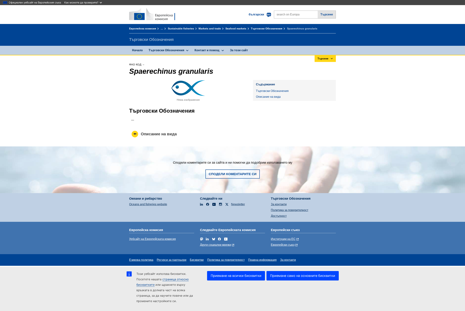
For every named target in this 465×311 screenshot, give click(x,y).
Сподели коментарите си (232, 174)
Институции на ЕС (283, 239)
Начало (137, 50)
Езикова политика (141, 259)
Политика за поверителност (289, 210)
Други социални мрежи (215, 244)
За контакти (279, 204)
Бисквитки (197, 259)
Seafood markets (235, 28)
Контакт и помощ (207, 50)
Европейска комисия (142, 28)
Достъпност (279, 215)
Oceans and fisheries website (148, 204)
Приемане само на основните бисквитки (302, 276)
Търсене (326, 14)
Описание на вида (268, 96)
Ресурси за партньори (171, 259)
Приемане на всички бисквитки (236, 276)
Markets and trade (210, 28)
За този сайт (239, 50)
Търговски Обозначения (266, 28)
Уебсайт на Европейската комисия (152, 239)
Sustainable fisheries (181, 28)
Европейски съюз (282, 244)
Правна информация (262, 259)
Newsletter (238, 204)
